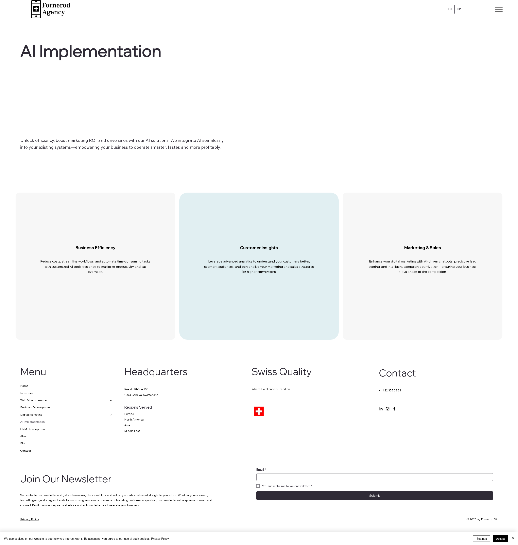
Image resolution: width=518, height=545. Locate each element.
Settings (482, 539)
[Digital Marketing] (111, 415)
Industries (26, 393)
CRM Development (33, 429)
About (24, 436)
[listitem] (95, 266)
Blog (23, 443)
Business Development (35, 407)
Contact (25, 450)
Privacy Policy (29, 519)
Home (24, 386)
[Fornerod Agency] (381, 409)
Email (261, 469)
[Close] (513, 538)
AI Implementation (32, 422)
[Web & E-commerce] (111, 400)
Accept (500, 539)
